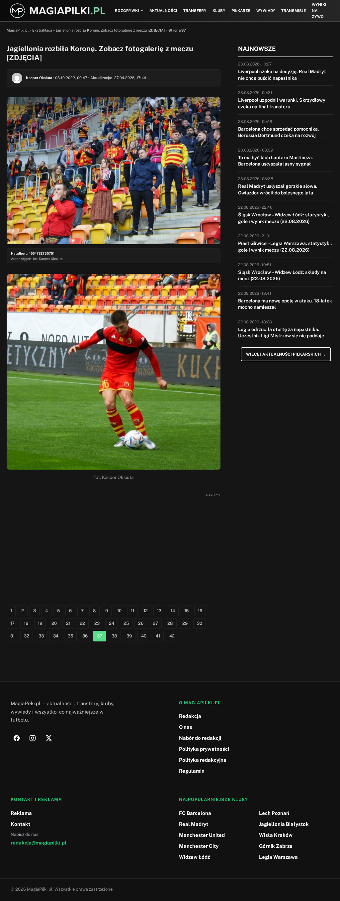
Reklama (21, 813)
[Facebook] (17, 738)
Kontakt (20, 824)
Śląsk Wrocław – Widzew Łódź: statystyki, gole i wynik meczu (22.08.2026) (283, 218)
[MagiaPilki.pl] (57, 11)
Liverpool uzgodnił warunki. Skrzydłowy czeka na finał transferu (281, 103)
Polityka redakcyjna (202, 760)
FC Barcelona (195, 813)
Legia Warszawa (278, 857)
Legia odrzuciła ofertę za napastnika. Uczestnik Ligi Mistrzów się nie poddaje (281, 333)
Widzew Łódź (194, 857)
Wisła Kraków (276, 835)
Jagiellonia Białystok (284, 824)
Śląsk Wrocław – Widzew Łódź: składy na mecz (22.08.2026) (282, 276)
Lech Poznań (274, 813)
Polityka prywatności (204, 749)
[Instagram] (33, 738)
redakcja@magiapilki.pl (38, 842)
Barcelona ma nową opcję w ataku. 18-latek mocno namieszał (285, 304)
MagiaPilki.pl (18, 30)
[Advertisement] (113, 545)
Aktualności (163, 10)
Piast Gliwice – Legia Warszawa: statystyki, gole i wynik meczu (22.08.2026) (285, 247)
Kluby (218, 10)
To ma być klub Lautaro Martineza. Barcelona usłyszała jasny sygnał (275, 161)
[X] (48, 738)
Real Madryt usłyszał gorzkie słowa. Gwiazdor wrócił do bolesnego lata (277, 189)
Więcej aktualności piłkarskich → (286, 354)
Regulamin (192, 771)
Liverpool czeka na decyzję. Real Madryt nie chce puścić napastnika (282, 75)
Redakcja (190, 716)
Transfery (195, 10)
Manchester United (202, 835)
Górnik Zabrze (276, 846)
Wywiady (265, 10)
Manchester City (198, 846)
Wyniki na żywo (319, 10)
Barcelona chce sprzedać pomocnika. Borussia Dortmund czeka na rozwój (278, 132)
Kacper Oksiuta (39, 78)
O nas (185, 727)
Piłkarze (240, 10)
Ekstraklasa (42, 30)
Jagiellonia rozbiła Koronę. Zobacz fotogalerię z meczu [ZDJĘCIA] (110, 30)
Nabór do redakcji (200, 738)
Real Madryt (193, 824)
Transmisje (293, 10)
